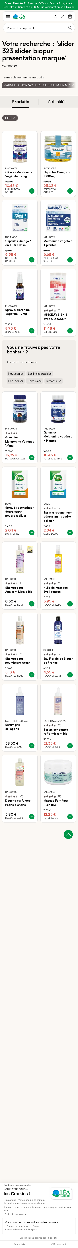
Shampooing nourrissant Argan (17, 660)
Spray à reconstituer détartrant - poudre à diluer (58, 516)
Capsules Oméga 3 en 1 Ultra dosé (18, 243)
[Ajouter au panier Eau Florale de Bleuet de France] (70, 674)
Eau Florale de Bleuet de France (58, 660)
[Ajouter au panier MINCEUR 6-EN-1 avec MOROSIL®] (70, 330)
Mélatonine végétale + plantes (58, 243)
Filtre (8, 118)
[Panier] (70, 16)
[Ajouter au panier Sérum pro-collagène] (31, 745)
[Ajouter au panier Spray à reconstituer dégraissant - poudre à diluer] (31, 532)
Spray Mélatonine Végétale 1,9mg (17, 311)
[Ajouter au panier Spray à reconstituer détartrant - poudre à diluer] (70, 532)
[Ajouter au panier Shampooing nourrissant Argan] (31, 674)
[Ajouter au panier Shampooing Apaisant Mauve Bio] (31, 603)
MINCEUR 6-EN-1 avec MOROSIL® (55, 316)
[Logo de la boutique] (19, 16)
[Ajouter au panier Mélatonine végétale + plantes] (70, 259)
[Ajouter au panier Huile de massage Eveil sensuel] (70, 603)
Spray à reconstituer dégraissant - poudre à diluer (19, 512)
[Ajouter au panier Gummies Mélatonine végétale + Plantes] (70, 457)
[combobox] (39, 28)
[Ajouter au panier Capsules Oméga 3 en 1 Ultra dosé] (31, 259)
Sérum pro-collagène (13, 726)
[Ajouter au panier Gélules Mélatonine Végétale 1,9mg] (31, 191)
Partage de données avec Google (23, 1226)
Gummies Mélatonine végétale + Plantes (58, 436)
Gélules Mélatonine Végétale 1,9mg (18, 174)
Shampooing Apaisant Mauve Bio (18, 589)
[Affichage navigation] (8, 16)
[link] (55, 16)
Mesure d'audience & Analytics (22, 1229)
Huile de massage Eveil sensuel (56, 589)
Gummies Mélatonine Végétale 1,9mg (19, 441)
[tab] (20, 102)
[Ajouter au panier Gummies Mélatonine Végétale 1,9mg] (31, 457)
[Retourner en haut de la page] (68, 834)
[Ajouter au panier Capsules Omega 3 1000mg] (70, 191)
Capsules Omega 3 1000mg (57, 174)
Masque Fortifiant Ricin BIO (56, 802)
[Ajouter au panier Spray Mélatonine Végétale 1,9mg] (31, 330)
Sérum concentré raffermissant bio (56, 731)
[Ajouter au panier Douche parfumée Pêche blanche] (31, 816)
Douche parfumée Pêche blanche (18, 802)
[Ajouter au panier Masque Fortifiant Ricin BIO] (70, 816)
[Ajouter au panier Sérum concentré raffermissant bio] (70, 745)
